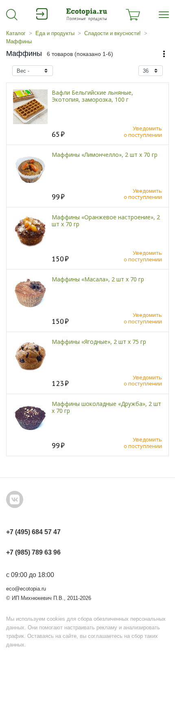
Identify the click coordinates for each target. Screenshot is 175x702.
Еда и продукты (54, 33)
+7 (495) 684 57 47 (33, 531)
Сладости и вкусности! (112, 33)
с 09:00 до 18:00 (30, 574)
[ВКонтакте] (14, 499)
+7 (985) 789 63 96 (33, 552)
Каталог (16, 33)
